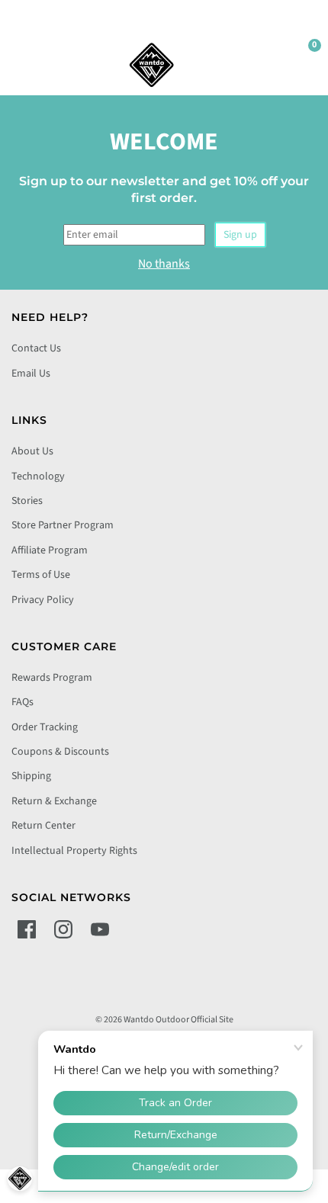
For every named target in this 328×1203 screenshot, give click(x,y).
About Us (32, 451)
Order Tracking (44, 727)
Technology (38, 476)
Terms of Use (40, 574)
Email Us (30, 373)
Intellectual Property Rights (74, 850)
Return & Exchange (54, 801)
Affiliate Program (49, 550)
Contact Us (36, 348)
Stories (27, 500)
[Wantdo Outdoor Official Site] (151, 65)
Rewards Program (51, 677)
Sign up (240, 234)
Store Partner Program (62, 525)
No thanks (164, 263)
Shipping (31, 776)
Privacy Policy (42, 600)
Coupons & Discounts (60, 751)
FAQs (22, 702)
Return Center (43, 825)
